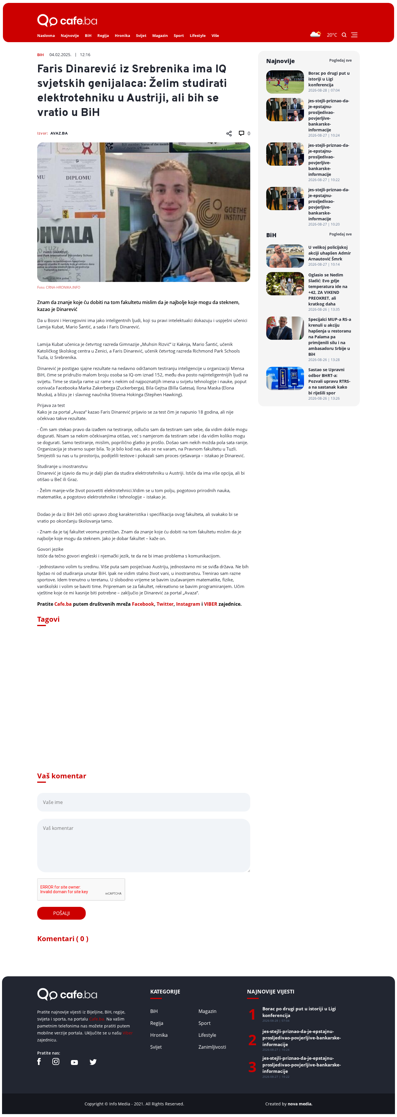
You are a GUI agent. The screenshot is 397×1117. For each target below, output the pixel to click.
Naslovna (46, 35)
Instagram (188, 604)
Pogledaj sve (340, 60)
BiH (88, 35)
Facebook (143, 604)
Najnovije (70, 35)
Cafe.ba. (97, 1019)
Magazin (160, 35)
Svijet (141, 35)
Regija (103, 35)
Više (215, 35)
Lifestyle (198, 35)
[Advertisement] (143, 707)
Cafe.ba (63, 604)
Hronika (122, 35)
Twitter (165, 604)
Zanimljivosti (212, 1047)
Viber (128, 1033)
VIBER (210, 604)
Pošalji (61, 913)
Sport (179, 35)
